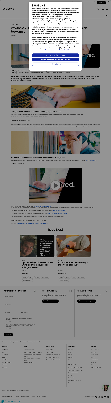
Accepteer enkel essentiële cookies (55, 59)
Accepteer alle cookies (55, 55)
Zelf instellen (56, 64)
